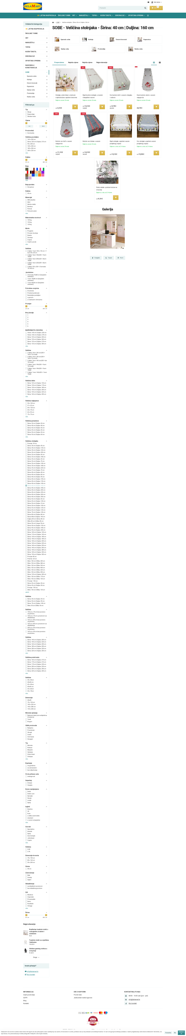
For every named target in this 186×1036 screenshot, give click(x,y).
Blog (24, 1001)
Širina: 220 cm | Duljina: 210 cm (37, 141)
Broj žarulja (29, 313)
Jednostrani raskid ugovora (83, 998)
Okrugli (30, 732)
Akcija (29, 112)
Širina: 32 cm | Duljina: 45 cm (36, 454)
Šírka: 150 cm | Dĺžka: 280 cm (36, 563)
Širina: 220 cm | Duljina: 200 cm (37, 651)
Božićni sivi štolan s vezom (91, 141)
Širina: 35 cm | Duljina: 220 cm (36, 468)
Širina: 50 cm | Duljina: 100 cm (36, 505)
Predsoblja (30, 93)
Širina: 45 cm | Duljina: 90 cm (36, 583)
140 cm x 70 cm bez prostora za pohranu (36, 612)
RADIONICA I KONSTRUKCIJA (31, 66)
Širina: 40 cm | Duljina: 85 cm (36, 474)
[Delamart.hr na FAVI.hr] (93, 1021)
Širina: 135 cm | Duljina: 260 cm (37, 339)
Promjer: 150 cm (33, 587)
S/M (29, 849)
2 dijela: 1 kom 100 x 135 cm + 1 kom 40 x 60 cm (37, 251)
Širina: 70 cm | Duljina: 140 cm (36, 512)
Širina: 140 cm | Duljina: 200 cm (37, 541)
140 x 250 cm (32, 704)
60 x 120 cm (31, 407)
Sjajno (29, 879)
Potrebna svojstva (32, 288)
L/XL (29, 851)
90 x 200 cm (31, 144)
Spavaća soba (31, 76)
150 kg (30, 222)
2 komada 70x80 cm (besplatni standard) (37, 275)
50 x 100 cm (31, 403)
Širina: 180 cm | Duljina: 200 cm (37, 646)
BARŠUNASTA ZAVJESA (34, 330)
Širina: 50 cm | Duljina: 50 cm (36, 432)
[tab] (154, 62)
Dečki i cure (31, 793)
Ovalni (29, 734)
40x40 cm (31, 682)
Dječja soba (31, 90)
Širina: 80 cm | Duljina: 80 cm (36, 514)
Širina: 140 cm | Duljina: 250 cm (37, 545)
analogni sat (31, 776)
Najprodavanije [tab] (101, 62)
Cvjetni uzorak (32, 242)
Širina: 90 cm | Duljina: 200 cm (36, 530)
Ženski (29, 798)
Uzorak (28, 827)
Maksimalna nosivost (33, 218)
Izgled (27, 807)
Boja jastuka (29, 184)
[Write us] (126, 1003)
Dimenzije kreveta (32, 855)
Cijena (27, 120)
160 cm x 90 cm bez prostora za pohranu (36, 632)
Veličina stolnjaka (31, 441)
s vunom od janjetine (34, 820)
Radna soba (31, 97)
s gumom (30, 297)
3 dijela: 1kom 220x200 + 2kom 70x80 (37, 263)
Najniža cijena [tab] (73, 62)
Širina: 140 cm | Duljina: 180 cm (37, 539)
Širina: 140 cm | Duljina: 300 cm (37, 552)
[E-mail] (148, 2)
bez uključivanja (32, 770)
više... (27, 153)
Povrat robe (78, 995)
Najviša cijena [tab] (87, 62)
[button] (160, 8)
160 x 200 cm (32, 139)
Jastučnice (29, 272)
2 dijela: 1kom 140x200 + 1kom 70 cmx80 (37, 365)
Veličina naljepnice (32, 401)
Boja (27, 166)
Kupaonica (30, 86)
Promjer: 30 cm (32, 443)
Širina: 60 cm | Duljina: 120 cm (36, 510)
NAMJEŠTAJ (83, 15)
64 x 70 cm (31, 410)
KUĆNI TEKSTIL (105, 15)
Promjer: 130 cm (33, 581)
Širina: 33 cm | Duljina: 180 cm (36, 457)
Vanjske (30, 785)
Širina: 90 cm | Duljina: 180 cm (36, 528)
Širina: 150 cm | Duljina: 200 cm (37, 389)
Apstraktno (31, 829)
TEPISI (94, 15)
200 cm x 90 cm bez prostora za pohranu (36, 628)
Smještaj (28, 780)
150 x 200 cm (32, 709)
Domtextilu (31, 133)
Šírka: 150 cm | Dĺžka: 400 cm (36, 567)
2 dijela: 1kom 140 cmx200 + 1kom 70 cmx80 (36, 353)
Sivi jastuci (31, 187)
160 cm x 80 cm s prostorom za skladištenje (37, 624)
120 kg (30, 224)
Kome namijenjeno (32, 789)
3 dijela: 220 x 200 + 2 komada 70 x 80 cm (37, 267)
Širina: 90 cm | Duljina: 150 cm (36, 525)
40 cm (29, 869)
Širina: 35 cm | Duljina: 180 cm (36, 465)
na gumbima (31, 765)
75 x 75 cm (31, 414)
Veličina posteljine (32, 137)
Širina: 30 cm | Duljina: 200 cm (36, 452)
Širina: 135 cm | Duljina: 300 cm (37, 343)
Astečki (30, 831)
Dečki (29, 791)
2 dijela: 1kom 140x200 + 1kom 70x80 (37, 255)
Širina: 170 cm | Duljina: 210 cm (37, 662)
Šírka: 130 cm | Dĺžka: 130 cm (36, 590)
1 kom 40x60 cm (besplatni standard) (36, 283)
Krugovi (30, 721)
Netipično (30, 728)
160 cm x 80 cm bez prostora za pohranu (36, 620)
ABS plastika (31, 200)
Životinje (30, 237)
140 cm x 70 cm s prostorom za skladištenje (37, 616)
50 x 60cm (31, 689)
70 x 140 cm (31, 858)
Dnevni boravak (32, 83)
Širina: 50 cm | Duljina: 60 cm (36, 434)
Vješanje (30, 752)
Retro (29, 901)
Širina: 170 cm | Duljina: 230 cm (37, 664)
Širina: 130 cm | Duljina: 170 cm (37, 385)
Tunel (29, 719)
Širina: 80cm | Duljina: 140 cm (36, 516)
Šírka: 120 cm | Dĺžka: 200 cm (36, 572)
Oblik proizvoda (31, 725)
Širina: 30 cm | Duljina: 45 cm (36, 445)
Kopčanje (28, 763)
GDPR (25, 998)
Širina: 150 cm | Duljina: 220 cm (37, 392)
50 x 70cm (31, 691)
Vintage (30, 906)
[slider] (26, 123)
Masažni (30, 750)
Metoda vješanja (31, 713)
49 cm (29, 193)
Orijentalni (31, 897)
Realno (30, 235)
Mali (29, 875)
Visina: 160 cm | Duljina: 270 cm (37, 335)
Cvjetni (30, 840)
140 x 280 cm (32, 706)
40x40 (29, 700)
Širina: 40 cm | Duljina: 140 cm (36, 483)
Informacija (28, 992)
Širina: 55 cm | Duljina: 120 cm (36, 508)
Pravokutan (31, 730)
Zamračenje (29, 873)
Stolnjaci (30, 756)
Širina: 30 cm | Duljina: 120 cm (36, 448)
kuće (29, 813)
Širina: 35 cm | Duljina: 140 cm (36, 463)
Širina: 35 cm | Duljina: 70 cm (36, 461)
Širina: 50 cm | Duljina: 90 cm (36, 601)
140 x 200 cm (32, 146)
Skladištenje (29, 884)
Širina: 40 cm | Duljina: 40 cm (36, 425)
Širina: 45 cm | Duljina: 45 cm (36, 430)
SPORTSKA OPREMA (135, 15)
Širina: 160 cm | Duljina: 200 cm (37, 394)
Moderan (30, 895)
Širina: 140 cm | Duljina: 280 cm (37, 550)
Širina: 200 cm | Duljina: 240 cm (37, 668)
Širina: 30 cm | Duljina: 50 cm (36, 423)
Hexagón (30, 739)
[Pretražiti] (145, 8)
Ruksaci (30, 747)
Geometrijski (31, 836)
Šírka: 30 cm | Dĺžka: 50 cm (35, 605)
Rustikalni (30, 903)
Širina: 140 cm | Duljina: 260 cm (37, 547)
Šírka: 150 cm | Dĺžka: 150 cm (36, 579)
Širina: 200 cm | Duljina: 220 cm (37, 648)
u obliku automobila (33, 816)
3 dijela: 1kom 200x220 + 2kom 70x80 (37, 259)
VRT (73, 15)
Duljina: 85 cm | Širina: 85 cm (36, 519)
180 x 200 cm (32, 148)
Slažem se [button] (181, 1032)
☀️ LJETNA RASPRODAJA (46, 15)
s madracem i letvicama (35, 299)
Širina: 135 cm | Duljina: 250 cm (37, 337)
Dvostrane (31, 291)
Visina (27, 866)
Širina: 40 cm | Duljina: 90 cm (36, 477)
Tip (26, 110)
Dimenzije (29, 698)
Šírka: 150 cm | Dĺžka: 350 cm (36, 565)
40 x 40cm (31, 680)
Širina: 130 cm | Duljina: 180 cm (37, 387)
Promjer (28, 304)
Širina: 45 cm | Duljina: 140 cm (36, 501)
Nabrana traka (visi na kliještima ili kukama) (37, 716)
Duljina (27, 157)
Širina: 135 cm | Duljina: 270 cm (37, 341)
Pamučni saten (32, 211)
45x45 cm (31, 686)
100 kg (30, 220)
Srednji (30, 877)
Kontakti (26, 1003)
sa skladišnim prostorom (35, 886)
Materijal (28, 197)
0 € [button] (156, 8)
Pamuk (30, 209)
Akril (29, 202)
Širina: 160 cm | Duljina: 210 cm (37, 660)
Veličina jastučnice (32, 421)
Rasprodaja (31, 114)
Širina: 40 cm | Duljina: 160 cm (36, 485)
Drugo (35, 957)
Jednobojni (31, 838)
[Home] (32, 6)
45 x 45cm (31, 684)
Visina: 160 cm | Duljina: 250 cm (37, 332)
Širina (27, 912)
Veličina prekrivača (32, 657)
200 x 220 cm (32, 150)
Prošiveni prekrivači (33, 293)
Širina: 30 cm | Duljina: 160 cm (36, 450)
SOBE (27, 72)
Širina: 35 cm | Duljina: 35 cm (36, 459)
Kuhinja (29, 79)
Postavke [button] (168, 1032)
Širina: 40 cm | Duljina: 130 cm (36, 481)
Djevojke (30, 796)
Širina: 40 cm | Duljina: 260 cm (36, 494)
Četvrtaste (31, 737)
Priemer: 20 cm (32, 559)
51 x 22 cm (31, 405)
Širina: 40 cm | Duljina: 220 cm (36, 492)
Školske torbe (32, 116)
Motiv (27, 228)
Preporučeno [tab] (59, 62)
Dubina (27, 191)
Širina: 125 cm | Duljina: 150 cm (37, 383)
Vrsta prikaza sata (32, 774)
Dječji (29, 802)
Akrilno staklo (32, 204)
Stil (26, 892)
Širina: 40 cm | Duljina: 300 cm (36, 496)
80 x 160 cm (31, 860)
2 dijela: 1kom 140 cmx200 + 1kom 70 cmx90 (36, 357)
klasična (30, 809)
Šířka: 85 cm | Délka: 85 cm (35, 521)
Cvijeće (30, 240)
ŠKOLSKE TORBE (64, 15)
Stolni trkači (31, 754)
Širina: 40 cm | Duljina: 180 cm (36, 488)
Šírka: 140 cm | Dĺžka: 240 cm (36, 561)
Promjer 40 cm (32, 556)
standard (30, 818)
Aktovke (30, 745)
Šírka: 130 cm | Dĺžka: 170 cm (36, 576)
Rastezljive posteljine (34, 295)
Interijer (30, 783)
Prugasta (30, 231)
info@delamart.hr (32, 971)
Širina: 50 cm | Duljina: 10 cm (36, 503)
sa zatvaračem (32, 768)
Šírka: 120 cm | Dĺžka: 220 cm (36, 570)
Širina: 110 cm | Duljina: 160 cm (37, 534)
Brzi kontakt (31, 975)
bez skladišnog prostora (35, 888)
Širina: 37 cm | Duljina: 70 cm (36, 470)
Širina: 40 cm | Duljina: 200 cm (36, 490)
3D (28, 811)
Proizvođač (29, 130)
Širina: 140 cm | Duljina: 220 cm (37, 543)
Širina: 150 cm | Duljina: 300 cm (37, 554)
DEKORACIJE (119, 15)
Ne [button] (175, 1032)
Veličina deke (30, 381)
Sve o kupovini (80, 992)
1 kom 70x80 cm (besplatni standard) (36, 279)
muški (29, 800)
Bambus (30, 206)
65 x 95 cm (31, 412)
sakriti (27, 592)
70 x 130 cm (31, 702)
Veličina (28, 248)
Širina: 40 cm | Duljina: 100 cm (36, 479)
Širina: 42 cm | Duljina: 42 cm (36, 428)
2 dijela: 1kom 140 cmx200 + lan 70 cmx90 (37, 361)
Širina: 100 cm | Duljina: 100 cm (37, 532)
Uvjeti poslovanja (29, 995)
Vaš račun (157, 2)
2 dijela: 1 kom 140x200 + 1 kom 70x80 (37, 373)
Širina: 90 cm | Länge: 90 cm (36, 523)
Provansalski (31, 899)
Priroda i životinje (33, 233)
